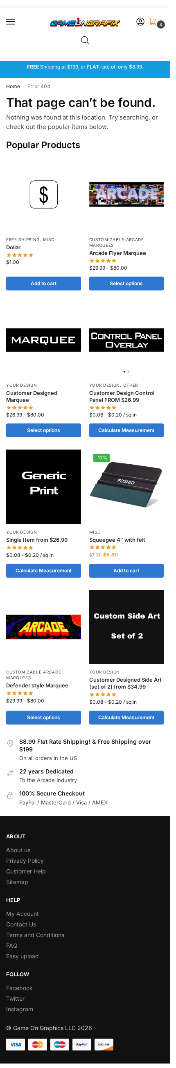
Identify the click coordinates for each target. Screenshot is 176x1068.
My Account (22, 913)
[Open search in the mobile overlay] (85, 40)
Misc (48, 239)
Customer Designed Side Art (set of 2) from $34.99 (125, 683)
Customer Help (26, 871)
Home (13, 86)
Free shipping (23, 239)
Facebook (19, 987)
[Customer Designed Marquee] (43, 340)
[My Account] (140, 22)
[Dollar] (43, 194)
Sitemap (17, 881)
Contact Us (21, 924)
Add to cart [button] (43, 283)
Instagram (19, 1009)
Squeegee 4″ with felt (117, 539)
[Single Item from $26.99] (43, 487)
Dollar (13, 247)
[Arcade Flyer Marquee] (126, 194)
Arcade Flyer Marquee (117, 253)
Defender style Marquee (37, 685)
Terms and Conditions (35, 934)
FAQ (12, 945)
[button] (154, 22)
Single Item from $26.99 (37, 539)
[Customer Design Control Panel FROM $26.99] (126, 340)
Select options (126, 283)
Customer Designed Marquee (31, 396)
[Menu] (18, 22)
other (130, 385)
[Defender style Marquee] (43, 627)
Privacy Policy (25, 860)
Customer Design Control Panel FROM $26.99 (121, 396)
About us (19, 849)
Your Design (21, 385)
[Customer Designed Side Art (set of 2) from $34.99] (126, 627)
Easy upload (22, 956)
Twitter (15, 998)
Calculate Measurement (126, 430)
